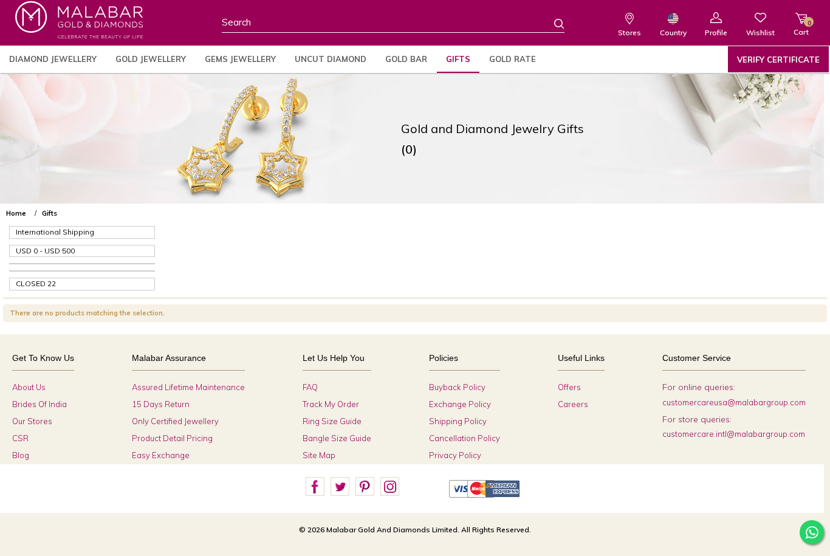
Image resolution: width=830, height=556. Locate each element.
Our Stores (32, 421)
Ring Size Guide (332, 421)
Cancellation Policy (464, 438)
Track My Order (331, 404)
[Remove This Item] (816, 208)
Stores (629, 32)
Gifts (458, 59)
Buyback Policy (457, 387)
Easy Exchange (161, 455)
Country (673, 32)
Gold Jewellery (150, 59)
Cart (801, 27)
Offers (569, 387)
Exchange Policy (460, 404)
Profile (716, 32)
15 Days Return (161, 404)
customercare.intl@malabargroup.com (733, 434)
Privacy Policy (455, 455)
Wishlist (760, 32)
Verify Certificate (778, 59)
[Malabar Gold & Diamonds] (79, 19)
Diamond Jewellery (53, 59)
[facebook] (315, 486)
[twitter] (340, 486)
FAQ (310, 387)
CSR (20, 438)
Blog (20, 455)
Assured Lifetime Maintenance (188, 387)
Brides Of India (39, 404)
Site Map (319, 455)
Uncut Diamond (330, 59)
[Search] (551, 23)
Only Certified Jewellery (175, 421)
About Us (29, 387)
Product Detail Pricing (172, 438)
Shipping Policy (458, 421)
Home (16, 213)
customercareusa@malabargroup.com (734, 402)
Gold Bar (406, 59)
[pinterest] (364, 486)
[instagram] (389, 486)
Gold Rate (512, 59)
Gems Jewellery (240, 59)
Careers (573, 404)
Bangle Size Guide (337, 438)
